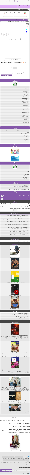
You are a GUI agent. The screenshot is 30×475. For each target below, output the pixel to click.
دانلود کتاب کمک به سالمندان (21, 19)
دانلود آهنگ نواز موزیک (25, 133)
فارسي (11, 458)
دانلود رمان (27, 142)
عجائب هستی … (23, 185)
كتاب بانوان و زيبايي (25, 113)
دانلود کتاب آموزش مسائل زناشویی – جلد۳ (22, 221)
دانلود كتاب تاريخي (26, 91)
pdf (8, 458)
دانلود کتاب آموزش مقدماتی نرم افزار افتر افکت (21, 316)
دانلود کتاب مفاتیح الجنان (25, 230)
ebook (6, 458)
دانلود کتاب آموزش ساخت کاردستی (23, 222)
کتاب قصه (22, 62)
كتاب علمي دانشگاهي (25, 96)
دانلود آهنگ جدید (26, 135)
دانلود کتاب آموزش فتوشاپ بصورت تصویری (21, 216)
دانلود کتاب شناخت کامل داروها (23, 228)
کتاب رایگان (15, 458)
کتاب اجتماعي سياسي (25, 92)
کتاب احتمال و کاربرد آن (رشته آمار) (19, 186)
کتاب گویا (20, 457)
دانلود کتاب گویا (11, 457)
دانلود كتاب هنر (26, 111)
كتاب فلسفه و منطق (26, 123)
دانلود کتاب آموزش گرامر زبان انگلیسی (22, 227)
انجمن (28, 171)
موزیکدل (27, 132)
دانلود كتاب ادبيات (26, 108)
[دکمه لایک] (15, 68)
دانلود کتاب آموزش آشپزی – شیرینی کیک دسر (21, 225)
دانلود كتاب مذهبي (26, 105)
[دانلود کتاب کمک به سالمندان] (27, 27)
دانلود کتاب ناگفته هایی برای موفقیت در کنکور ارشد (20, 314)
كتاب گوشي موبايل (26, 122)
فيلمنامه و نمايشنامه (25, 116)
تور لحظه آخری (26, 140)
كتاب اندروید (27, 88)
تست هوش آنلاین (26, 177)
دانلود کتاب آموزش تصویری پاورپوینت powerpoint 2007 (16, 219)
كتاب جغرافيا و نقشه (25, 112)
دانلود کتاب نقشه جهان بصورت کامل (23, 234)
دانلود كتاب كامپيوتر (25, 101)
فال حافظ (27, 170)
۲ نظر (9, 21)
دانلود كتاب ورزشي (26, 109)
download (22, 458)
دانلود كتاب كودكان (21, 21)
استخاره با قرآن (26, 175)
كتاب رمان (27, 87)
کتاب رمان (27, 136)
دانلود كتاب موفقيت (25, 98)
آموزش (19, 458)
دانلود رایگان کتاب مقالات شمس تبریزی (19, 187)
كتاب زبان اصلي (26, 119)
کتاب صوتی (17, 457)
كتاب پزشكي (27, 89)
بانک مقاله (27, 172)
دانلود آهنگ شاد (26, 139)
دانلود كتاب (22, 450)
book (26, 458)
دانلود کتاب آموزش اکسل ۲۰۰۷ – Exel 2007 (18, 233)
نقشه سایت (21, 467)
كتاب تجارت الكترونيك (25, 99)
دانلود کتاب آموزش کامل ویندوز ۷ (23, 231)
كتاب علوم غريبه (26, 95)
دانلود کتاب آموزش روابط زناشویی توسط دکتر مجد (20, 224)
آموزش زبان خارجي (26, 102)
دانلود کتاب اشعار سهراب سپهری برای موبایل (21, 215)
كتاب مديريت (27, 118)
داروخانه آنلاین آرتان (25, 138)
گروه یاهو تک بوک (26, 178)
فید (27, 467)
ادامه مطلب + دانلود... (6, 75)
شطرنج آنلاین (27, 174)
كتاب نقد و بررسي (26, 115)
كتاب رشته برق (26, 125)
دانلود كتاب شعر (26, 106)
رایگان (7, 457)
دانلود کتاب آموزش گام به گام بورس (23, 218)
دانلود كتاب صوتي (26, 120)
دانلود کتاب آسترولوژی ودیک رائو (23, 313)
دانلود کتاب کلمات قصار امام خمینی (23, 317)
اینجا (15, 427)
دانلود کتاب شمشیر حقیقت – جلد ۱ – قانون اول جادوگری (16, 189)
